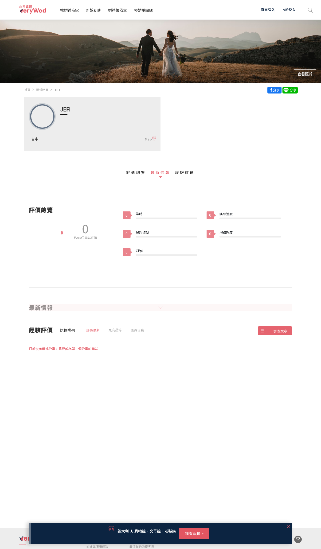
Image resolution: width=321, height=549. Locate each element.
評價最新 (93, 330)
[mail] (296, 539)
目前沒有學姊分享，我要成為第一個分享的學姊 (63, 348)
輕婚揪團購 (143, 10)
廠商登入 (268, 9)
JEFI (57, 90)
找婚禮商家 (69, 10)
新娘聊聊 (93, 10)
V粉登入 (289, 9)
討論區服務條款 (97, 546)
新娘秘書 (42, 89)
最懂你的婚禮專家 (141, 546)
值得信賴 (137, 330)
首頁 (27, 89)
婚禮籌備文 (117, 10)
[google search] (310, 10)
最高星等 (115, 330)
